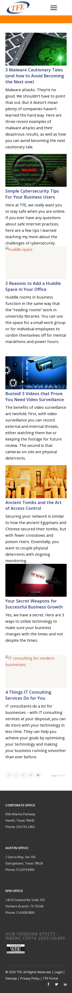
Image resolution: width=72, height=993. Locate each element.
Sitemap (11, 978)
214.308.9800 (25, 912)
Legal (58, 972)
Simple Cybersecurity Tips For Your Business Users (32, 194)
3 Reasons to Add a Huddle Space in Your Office (33, 286)
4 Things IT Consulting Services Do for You (28, 695)
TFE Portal (50, 978)
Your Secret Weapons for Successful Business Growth (34, 604)
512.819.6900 (25, 870)
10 (31, 775)
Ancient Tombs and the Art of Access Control (33, 505)
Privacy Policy (30, 978)
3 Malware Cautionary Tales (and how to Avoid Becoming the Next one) (34, 75)
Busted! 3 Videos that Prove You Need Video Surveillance (34, 396)
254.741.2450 (25, 827)
